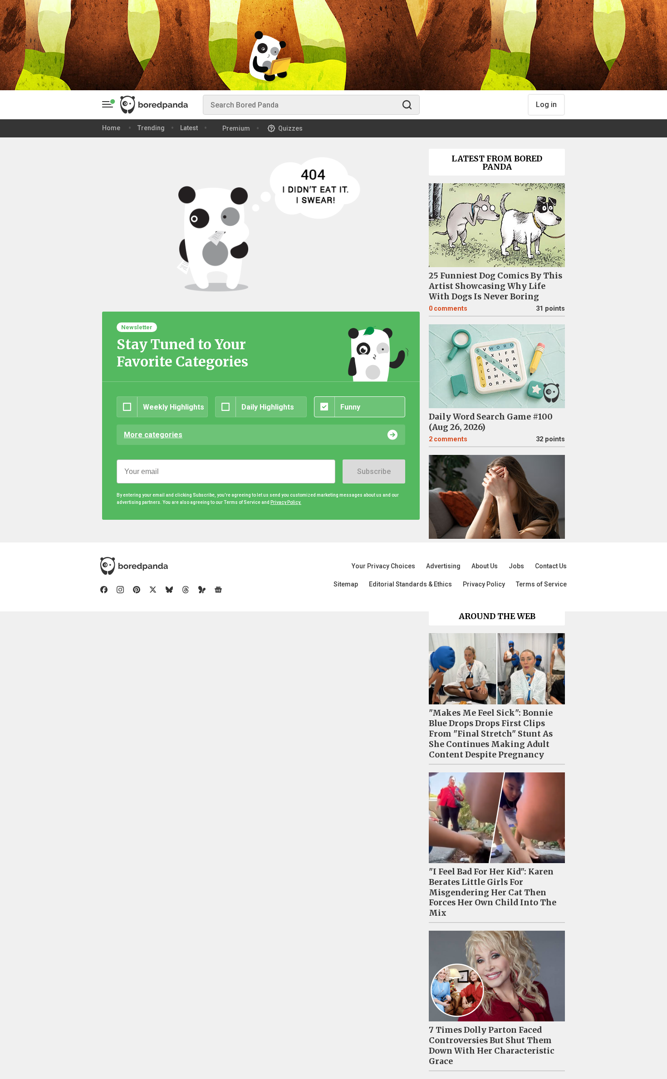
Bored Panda (134, 566)
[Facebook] (104, 589)
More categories (153, 434)
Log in (546, 104)
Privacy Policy (484, 584)
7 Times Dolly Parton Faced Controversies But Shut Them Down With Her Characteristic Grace (491, 1045)
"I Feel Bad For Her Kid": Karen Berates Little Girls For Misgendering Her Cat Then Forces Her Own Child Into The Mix (492, 892)
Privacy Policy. (285, 502)
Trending (151, 128)
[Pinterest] (136, 589)
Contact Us (551, 566)
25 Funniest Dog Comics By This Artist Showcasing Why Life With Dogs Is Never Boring (495, 286)
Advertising (443, 566)
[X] (153, 589)
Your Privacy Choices (383, 566)
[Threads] (185, 589)
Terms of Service (541, 584)
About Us (484, 566)
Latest (189, 128)
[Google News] (218, 589)
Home (111, 128)
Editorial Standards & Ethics (410, 584)
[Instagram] (120, 589)
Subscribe (374, 471)
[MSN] (202, 589)
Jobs (516, 566)
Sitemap (346, 584)
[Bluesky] (169, 589)
